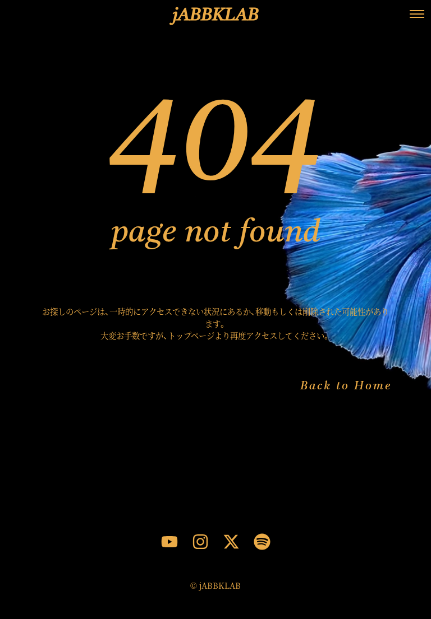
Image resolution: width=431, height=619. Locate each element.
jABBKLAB (216, 16)
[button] (417, 14)
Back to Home (346, 386)
